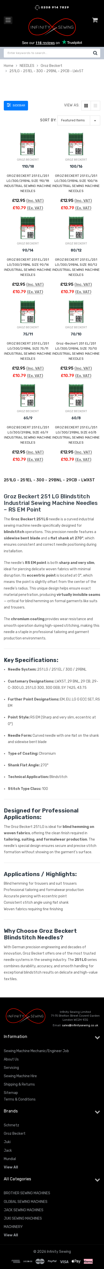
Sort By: (48, 120)
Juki (7, 1142)
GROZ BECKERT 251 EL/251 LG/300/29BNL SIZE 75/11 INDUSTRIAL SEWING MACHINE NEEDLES (27, 351)
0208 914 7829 (54, 7)
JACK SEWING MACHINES (23, 1210)
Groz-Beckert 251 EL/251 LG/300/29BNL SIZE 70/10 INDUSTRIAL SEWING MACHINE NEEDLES (76, 351)
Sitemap (11, 1093)
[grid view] (86, 105)
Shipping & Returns (19, 1084)
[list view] (95, 105)
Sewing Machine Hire (20, 1076)
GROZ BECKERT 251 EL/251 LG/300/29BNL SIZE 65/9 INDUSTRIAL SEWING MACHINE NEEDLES (27, 434)
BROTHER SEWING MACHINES (27, 1193)
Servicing (11, 1068)
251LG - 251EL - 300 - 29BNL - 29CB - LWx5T (46, 71)
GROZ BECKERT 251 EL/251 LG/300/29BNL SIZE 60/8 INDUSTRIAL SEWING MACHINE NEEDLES (76, 434)
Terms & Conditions (20, 1099)
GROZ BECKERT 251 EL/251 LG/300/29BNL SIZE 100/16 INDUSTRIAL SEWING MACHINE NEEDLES (76, 183)
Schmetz (11, 1125)
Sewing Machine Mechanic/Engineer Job (36, 1051)
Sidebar (18, 105)
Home (8, 66)
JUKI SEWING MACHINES (23, 1218)
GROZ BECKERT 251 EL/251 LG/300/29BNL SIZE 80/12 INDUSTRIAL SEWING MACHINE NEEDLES (76, 267)
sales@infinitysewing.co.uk (80, 1025)
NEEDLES (27, 66)
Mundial (10, 1159)
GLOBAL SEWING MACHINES (25, 1202)
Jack (8, 1150)
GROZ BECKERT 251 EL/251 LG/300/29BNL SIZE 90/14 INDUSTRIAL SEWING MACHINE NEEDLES (27, 267)
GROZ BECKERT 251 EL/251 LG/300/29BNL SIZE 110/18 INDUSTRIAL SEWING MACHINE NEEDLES (27, 183)
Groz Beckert (51, 66)
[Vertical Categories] (8, 20)
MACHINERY (13, 1227)
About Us (11, 1059)
